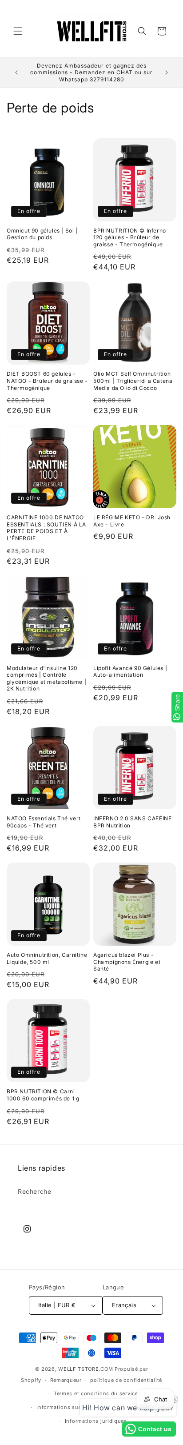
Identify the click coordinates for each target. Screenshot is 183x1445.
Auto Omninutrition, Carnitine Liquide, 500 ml (47, 958)
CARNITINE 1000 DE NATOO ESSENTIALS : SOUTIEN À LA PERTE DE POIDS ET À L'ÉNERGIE (46, 528)
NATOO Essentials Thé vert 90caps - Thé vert (44, 822)
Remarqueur (66, 1380)
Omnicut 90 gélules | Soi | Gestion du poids (42, 234)
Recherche (34, 1191)
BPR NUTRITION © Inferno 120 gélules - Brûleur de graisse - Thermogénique (129, 237)
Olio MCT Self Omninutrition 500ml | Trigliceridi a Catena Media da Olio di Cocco (132, 380)
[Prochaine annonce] (166, 72)
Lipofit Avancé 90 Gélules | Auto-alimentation (130, 671)
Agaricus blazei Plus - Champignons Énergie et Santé (126, 961)
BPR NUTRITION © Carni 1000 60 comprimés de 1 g (43, 1095)
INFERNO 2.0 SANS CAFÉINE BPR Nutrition (132, 822)
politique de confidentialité (126, 1380)
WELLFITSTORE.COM (85, 1369)
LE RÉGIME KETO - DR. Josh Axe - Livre (132, 521)
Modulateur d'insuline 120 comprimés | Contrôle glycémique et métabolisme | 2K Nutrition (46, 678)
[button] (18, 31)
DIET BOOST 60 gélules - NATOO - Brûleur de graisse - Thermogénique (47, 380)
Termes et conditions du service (96, 1393)
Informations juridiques (96, 1421)
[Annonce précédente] (16, 72)
